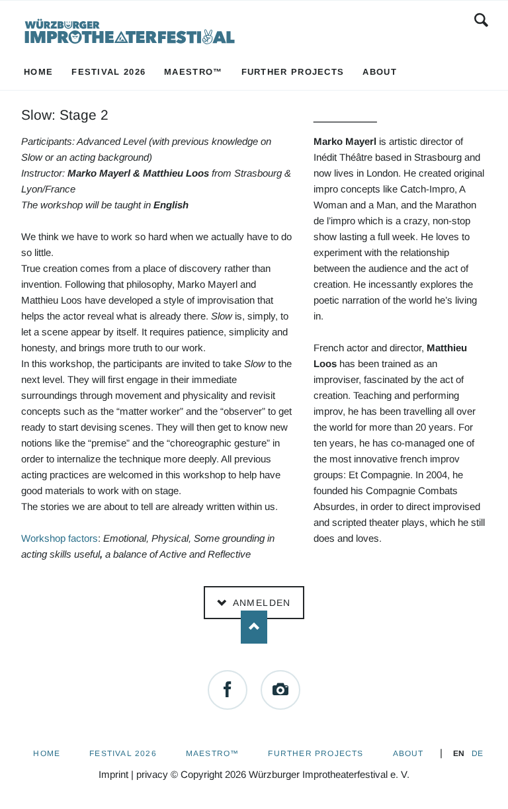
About (408, 753)
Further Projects (315, 753)
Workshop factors (59, 538)
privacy (152, 774)
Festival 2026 (123, 753)
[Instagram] (280, 690)
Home (46, 753)
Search (481, 20)
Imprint (113, 774)
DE (477, 753)
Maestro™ (212, 753)
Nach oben (254, 627)
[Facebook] (227, 690)
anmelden (260, 602)
